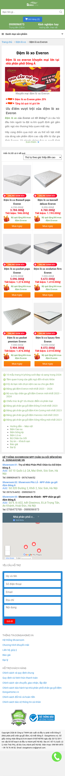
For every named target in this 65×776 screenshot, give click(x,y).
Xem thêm (31, 142)
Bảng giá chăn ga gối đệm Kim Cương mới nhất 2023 (34, 410)
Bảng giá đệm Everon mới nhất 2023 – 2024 (29, 388)
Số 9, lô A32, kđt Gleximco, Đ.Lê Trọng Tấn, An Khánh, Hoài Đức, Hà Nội (31, 504)
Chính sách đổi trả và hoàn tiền (18, 697)
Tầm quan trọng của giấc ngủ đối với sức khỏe (30, 379)
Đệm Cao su (16, 429)
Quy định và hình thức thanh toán (20, 677)
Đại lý (13, 447)
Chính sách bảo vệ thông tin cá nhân (21, 702)
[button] (32, 19)
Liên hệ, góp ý (9, 650)
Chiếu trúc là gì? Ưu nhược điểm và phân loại (29, 401)
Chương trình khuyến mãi (15, 645)
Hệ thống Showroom (13, 640)
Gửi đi (10, 621)
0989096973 (16, 26)
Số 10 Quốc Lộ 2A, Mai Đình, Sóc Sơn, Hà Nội (30, 472)
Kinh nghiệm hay (48, 26)
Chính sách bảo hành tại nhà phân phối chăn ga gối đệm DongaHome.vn (32, 689)
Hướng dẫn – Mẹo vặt (21, 426)
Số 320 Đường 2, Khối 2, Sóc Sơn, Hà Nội (33, 488)
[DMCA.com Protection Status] (19, 717)
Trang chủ (7, 42)
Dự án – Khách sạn (20, 441)
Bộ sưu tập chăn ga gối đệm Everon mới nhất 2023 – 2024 (34, 395)
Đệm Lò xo (15, 435)
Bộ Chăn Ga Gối (18, 438)
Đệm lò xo (21, 42)
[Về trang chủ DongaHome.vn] (32, 4)
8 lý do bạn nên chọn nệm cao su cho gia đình (30, 384)
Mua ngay (17, 226)
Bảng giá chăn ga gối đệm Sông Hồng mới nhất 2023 (34, 419)
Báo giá (14, 444)
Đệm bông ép (17, 432)
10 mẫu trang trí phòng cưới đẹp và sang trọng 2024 (33, 374)
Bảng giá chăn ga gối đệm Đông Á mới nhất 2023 (32, 405)
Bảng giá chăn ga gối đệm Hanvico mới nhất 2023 (32, 415)
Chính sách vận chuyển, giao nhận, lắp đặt (24, 682)
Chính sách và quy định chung (18, 672)
